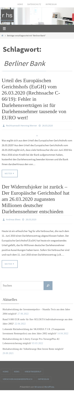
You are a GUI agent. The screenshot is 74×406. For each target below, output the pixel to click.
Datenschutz (34, 4)
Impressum (51, 4)
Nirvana (38, 385)
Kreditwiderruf (33, 370)
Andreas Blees (13, 218)
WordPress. (49, 385)
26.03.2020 (47, 125)
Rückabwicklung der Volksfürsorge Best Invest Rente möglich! (33, 347)
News (16, 370)
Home (20, 4)
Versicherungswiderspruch (17, 377)
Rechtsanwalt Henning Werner (21, 125)
